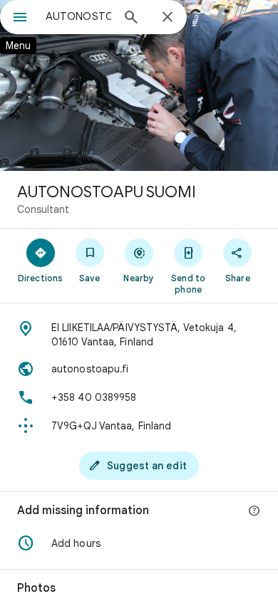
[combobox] (78, 16)
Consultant (43, 209)
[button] (139, 543)
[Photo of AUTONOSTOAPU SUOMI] (139, 85)
